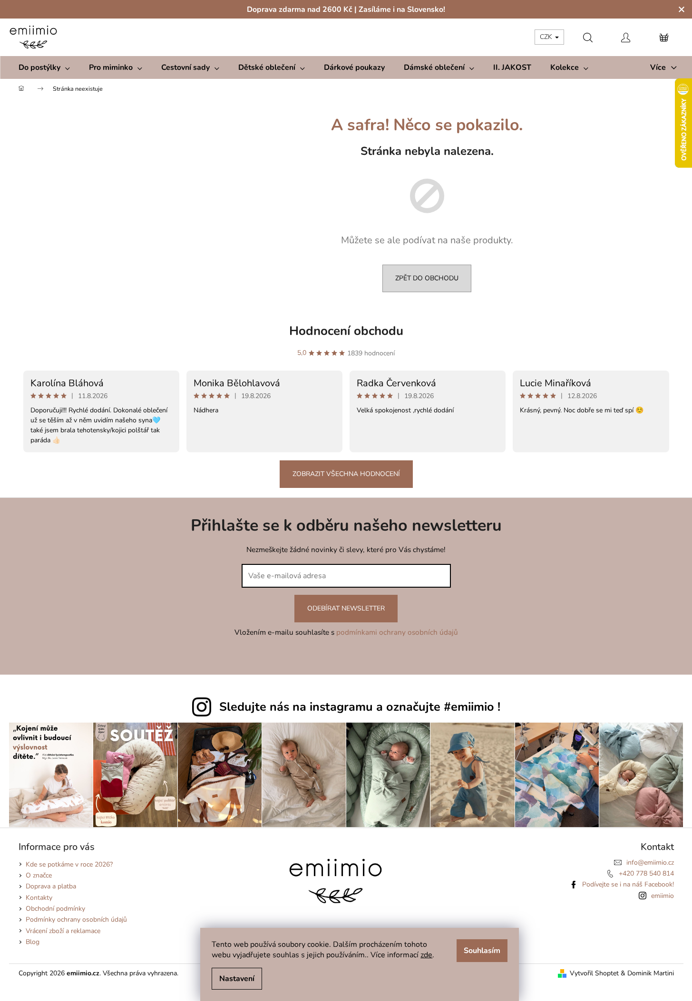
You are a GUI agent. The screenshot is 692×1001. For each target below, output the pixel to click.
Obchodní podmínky (55, 908)
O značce (39, 875)
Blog (32, 941)
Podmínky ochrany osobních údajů (76, 919)
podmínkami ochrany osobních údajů (397, 632)
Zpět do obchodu (426, 278)
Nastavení (236, 978)
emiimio (662, 895)
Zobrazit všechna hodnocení (346, 473)
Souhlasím (482, 950)
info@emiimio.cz (650, 862)
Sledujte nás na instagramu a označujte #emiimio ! (359, 707)
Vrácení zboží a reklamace (63, 930)
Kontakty (39, 897)
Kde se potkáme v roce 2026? (69, 864)
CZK (547, 36)
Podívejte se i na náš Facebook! (628, 884)
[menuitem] (44, 67)
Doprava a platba (51, 886)
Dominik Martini (650, 973)
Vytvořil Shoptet (594, 973)
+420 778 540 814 (646, 873)
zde (426, 955)
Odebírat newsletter (346, 608)
